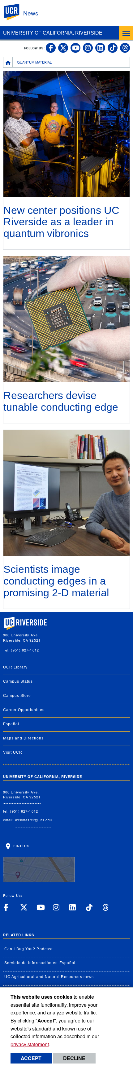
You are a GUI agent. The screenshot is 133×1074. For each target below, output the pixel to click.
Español (11, 724)
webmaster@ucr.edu (33, 819)
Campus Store (17, 695)
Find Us (20, 845)
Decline (74, 1058)
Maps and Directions (23, 738)
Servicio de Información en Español (39, 963)
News (30, 13)
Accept (31, 1058)
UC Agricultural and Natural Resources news (49, 977)
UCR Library (15, 667)
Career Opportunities (24, 710)
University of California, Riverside (52, 32)
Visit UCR (12, 752)
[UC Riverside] (15, 12)
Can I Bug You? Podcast (28, 949)
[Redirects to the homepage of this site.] (8, 62)
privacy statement (30, 1044)
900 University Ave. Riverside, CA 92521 (22, 794)
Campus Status (18, 681)
